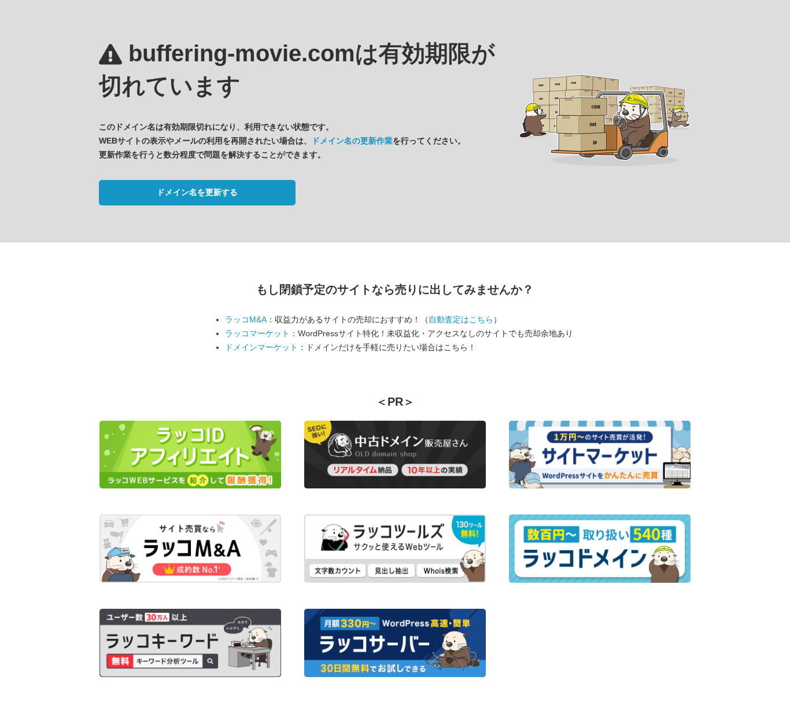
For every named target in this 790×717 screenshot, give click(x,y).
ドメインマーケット (261, 347)
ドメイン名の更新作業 (352, 140)
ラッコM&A (246, 319)
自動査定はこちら (461, 319)
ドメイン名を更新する (197, 192)
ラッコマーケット (257, 333)
